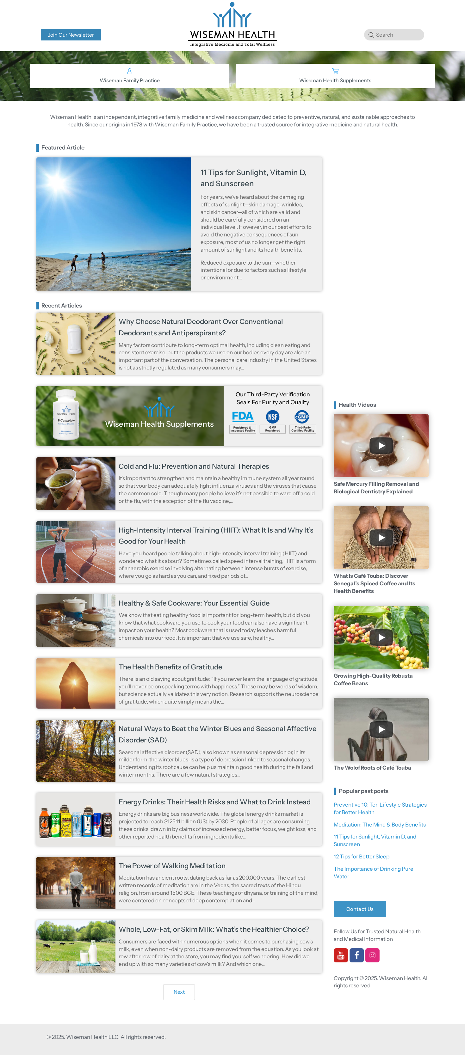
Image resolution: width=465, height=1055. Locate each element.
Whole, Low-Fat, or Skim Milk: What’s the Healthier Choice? (214, 929)
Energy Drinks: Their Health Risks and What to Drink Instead (215, 802)
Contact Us (360, 909)
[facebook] (357, 960)
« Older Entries (177, 994)
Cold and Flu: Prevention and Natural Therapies (194, 466)
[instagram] (372, 960)
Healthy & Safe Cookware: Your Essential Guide (194, 603)
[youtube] (341, 960)
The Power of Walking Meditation (172, 866)
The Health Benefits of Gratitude (170, 667)
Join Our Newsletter (71, 35)
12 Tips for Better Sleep (361, 856)
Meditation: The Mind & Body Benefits (380, 824)
